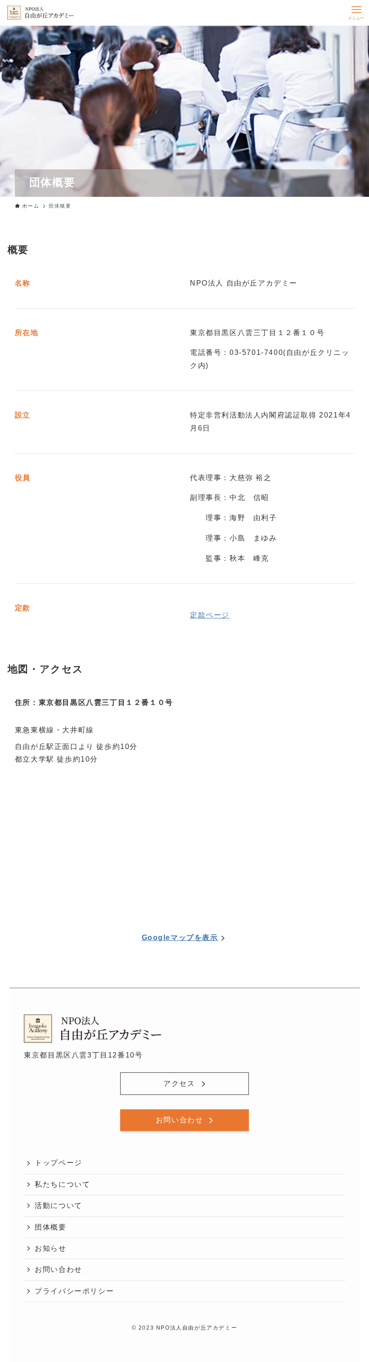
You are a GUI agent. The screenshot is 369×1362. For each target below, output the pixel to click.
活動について (58, 1205)
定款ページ (210, 615)
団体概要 (50, 1227)
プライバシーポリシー (74, 1291)
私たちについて (62, 1184)
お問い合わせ (58, 1269)
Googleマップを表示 (180, 937)
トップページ (58, 1163)
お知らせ (50, 1248)
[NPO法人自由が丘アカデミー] (40, 13)
